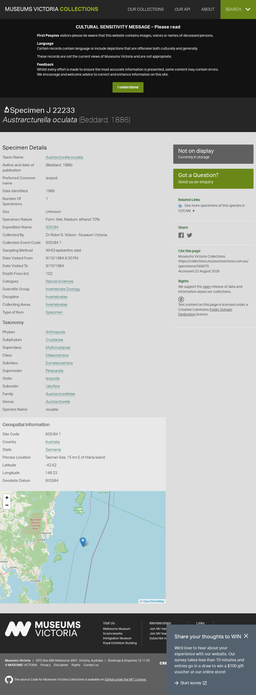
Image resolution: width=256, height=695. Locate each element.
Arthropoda (55, 332)
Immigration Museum (117, 638)
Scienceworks (112, 633)
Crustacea (54, 340)
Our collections (146, 9)
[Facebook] (181, 236)
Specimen (54, 312)
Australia (52, 442)
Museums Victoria (51, 9)
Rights (76, 665)
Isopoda (53, 378)
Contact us (91, 665)
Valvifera (53, 386)
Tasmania (53, 450)
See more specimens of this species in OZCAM (211, 208)
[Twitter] (189, 236)
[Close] (246, 637)
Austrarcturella (58, 402)
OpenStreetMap (153, 601)
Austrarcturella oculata (64, 157)
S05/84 (52, 227)
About (207, 9)
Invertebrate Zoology (63, 289)
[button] (238, 9)
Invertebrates (57, 297)
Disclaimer (61, 665)
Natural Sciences (60, 281)
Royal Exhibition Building (120, 643)
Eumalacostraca (59, 363)
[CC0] (181, 299)
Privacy (45, 665)
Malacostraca (57, 355)
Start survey (190, 683)
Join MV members (162, 628)
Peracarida (54, 371)
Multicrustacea (58, 347)
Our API (182, 9)
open (207, 287)
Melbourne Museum (116, 628)
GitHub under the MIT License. (125, 679)
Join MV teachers (162, 633)
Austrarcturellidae (60, 394)
